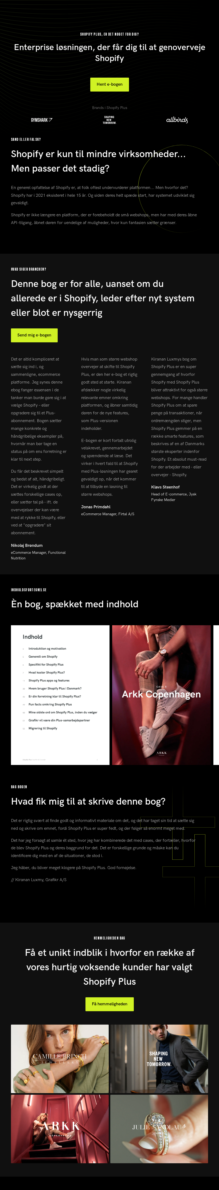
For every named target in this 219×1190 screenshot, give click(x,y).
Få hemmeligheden (109, 1004)
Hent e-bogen (110, 84)
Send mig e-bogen (34, 335)
